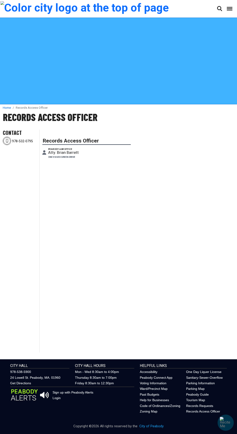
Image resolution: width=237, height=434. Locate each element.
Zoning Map (148, 411)
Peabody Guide (197, 394)
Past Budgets (149, 394)
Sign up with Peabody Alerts (73, 392)
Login (57, 398)
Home (7, 107)
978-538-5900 (20, 371)
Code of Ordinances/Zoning (160, 405)
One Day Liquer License (203, 371)
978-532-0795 (22, 141)
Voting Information (153, 383)
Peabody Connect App (156, 377)
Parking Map (195, 388)
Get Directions (20, 383)
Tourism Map (195, 400)
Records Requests (199, 405)
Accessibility (148, 371)
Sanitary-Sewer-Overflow (204, 377)
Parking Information (200, 383)
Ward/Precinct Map (154, 388)
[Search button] (219, 8)
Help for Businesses (154, 400)
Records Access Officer (50, 117)
